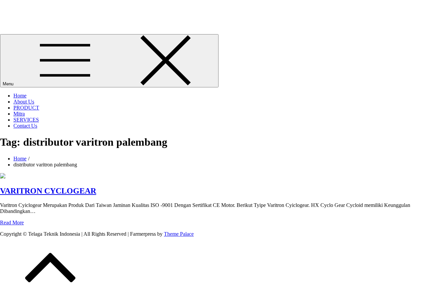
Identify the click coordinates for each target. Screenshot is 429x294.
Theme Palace (179, 234)
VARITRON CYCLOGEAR (48, 191)
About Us (23, 101)
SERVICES (26, 120)
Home (19, 95)
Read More (12, 222)
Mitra (19, 114)
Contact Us (25, 126)
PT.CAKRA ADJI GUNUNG (32, 8)
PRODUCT (26, 108)
